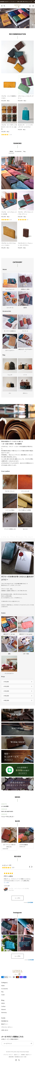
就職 (9, 653)
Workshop (4, 1012)
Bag (2, 991)
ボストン (25, 393)
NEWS (3, 1003)
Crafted (3, 1006)
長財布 (25, 307)
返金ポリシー (17, 1054)
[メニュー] (2, 6)
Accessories (4, 988)
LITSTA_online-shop (14, 1051)
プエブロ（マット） (10, 491)
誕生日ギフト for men (9, 634)
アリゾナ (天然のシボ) (10, 529)
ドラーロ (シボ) (25, 491)
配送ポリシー (4, 1024)
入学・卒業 (26, 653)
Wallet (3, 985)
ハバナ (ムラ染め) (9, 510)
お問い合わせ (4, 1030)
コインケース (10, 307)
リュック (10, 374)
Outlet (3, 994)
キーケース (25, 331)
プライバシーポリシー (7, 1027)
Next (33, 839)
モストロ (25, 529)
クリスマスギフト (9, 673)
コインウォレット (9, 289)
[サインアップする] (31, 1043)
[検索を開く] (4, 5)
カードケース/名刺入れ (10, 331)
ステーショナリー (9, 350)
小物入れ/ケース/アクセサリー (25, 350)
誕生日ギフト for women (25, 634)
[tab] (19, 27)
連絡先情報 (11, 1056)
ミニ (10, 393)
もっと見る (17, 898)
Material (3, 1009)
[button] (30, 867)
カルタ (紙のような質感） (25, 510)
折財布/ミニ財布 (25, 289)
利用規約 (23, 1054)
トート (25, 374)
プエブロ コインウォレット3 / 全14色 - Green (19, 889)
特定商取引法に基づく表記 (20, 1056)
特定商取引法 (4, 1021)
